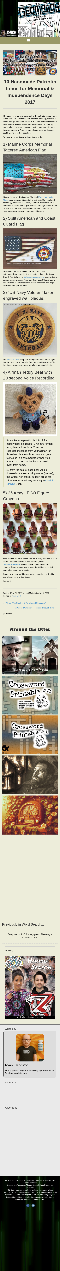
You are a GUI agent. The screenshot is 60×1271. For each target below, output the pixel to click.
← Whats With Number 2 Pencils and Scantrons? (24, 603)
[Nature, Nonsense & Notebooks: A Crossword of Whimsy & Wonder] (30, 695)
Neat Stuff (16, 596)
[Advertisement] (30, 1142)
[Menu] (30, 40)
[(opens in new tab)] (30, 987)
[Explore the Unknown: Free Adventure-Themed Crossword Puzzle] (30, 734)
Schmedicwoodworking (34, 277)
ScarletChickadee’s (11, 564)
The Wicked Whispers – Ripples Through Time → (35, 608)
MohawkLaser (13, 359)
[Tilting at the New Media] (30, 655)
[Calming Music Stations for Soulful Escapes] (30, 815)
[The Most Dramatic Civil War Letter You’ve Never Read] (30, 774)
